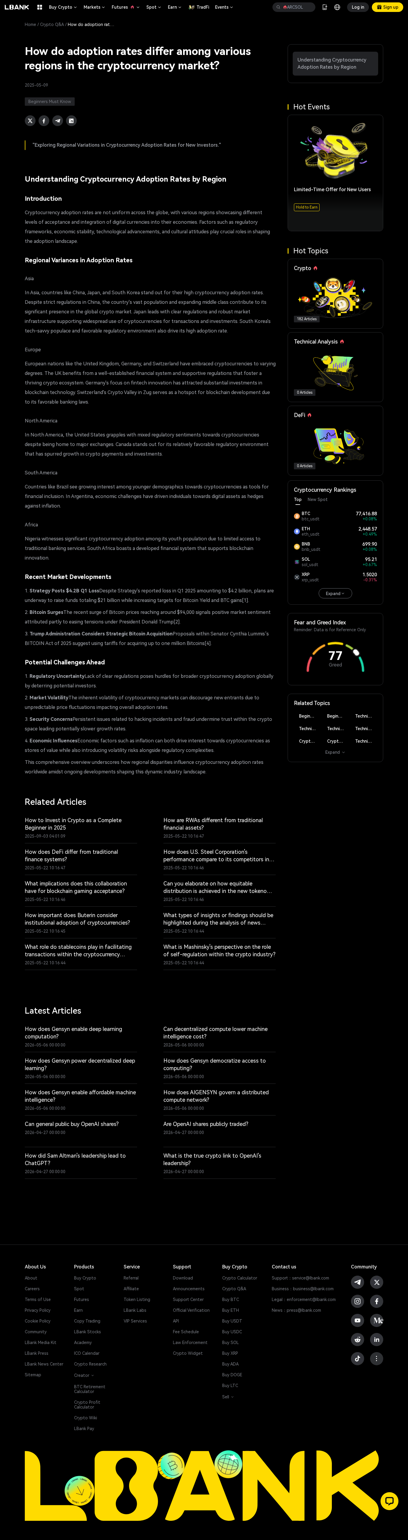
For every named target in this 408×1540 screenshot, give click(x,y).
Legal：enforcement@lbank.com (304, 1299)
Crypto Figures (310, 741)
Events (224, 7)
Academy (83, 1342)
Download (183, 1278)
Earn (175, 7)
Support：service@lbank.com (300, 1278)
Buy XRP (230, 1353)
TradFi (203, 7)
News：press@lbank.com (296, 1310)
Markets (95, 7)
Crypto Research (90, 1364)
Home (30, 24)
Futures (126, 7)
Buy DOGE (232, 1374)
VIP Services (135, 1321)
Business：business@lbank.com (303, 1288)
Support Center (188, 1299)
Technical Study (366, 741)
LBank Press (36, 1353)
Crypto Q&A (52, 24)
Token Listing (137, 1299)
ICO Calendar (86, 1353)
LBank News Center (44, 1364)
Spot (154, 7)
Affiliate (131, 1288)
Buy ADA (230, 1364)
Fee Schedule (186, 1331)
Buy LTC (230, 1385)
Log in (358, 7)
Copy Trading (87, 1321)
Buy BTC (230, 1299)
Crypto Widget (188, 1353)
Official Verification (191, 1310)
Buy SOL (230, 1342)
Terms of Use (38, 1299)
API (176, 1321)
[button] (389, 1501)
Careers (32, 1288)
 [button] (278, 7)
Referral (131, 1278)
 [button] (309, 7)
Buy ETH (230, 1310)
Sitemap (33, 1374)
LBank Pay (84, 1428)
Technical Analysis (366, 716)
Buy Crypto (63, 7)
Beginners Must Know (310, 716)
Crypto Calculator (239, 1278)
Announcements (189, 1288)
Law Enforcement (190, 1342)
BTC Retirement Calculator (89, 1389)
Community (36, 1331)
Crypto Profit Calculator (87, 1404)
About (31, 1278)
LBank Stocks (87, 1331)
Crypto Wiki (85, 1417)
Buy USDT (232, 1321)
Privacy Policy (37, 1310)
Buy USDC (232, 1331)
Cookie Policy (37, 1321)
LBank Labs (135, 1310)
